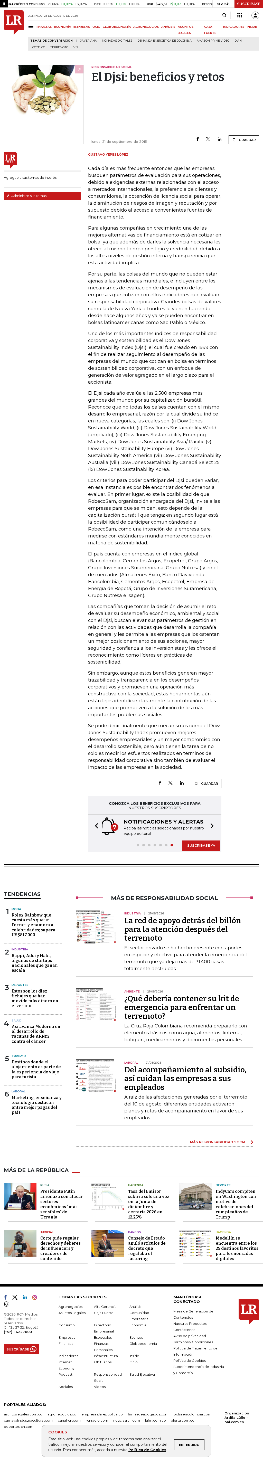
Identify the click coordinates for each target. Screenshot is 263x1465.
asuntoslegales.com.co (23, 1414)
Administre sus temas (28, 196)
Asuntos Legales (72, 1313)
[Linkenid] (27, 1298)
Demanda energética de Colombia (164, 40)
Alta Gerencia (105, 1307)
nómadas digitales (117, 40)
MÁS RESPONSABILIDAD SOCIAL (219, 1142)
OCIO (96, 27)
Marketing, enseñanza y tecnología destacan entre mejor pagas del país (37, 1105)
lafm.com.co (155, 1420)
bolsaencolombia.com (192, 1414)
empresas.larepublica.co (102, 1414)
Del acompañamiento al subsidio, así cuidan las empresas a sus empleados (185, 1078)
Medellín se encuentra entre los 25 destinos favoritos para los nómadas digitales (237, 1248)
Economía (137, 1325)
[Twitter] (208, 139)
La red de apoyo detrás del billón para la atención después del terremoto (182, 929)
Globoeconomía (143, 1343)
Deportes (20, 985)
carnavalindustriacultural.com (28, 1420)
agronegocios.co (62, 1414)
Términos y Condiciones (193, 1342)
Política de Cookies (147, 1450)
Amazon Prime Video (213, 40)
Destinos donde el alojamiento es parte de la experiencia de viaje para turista (36, 1069)
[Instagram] (36, 1298)
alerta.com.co (182, 1420)
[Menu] (32, 26)
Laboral (18, 1091)
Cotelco (38, 47)
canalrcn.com (69, 1420)
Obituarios (102, 1362)
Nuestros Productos (189, 1323)
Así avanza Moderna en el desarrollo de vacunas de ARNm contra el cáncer (36, 1034)
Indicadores (68, 1356)
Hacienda (135, 1185)
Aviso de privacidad (189, 1336)
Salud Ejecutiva (142, 1374)
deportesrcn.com (18, 1426)
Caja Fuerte (104, 1313)
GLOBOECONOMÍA (117, 27)
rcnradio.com (97, 1420)
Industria (20, 949)
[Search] (224, 15)
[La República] (14, 30)
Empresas (67, 1337)
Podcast (65, 1374)
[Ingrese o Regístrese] (255, 15)
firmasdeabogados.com (148, 1414)
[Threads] (8, 1305)
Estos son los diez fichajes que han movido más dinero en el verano (35, 998)
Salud (17, 1020)
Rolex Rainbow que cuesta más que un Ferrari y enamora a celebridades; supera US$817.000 (33, 925)
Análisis (135, 1307)
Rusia (44, 1185)
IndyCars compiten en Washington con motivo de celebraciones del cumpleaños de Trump (236, 1204)
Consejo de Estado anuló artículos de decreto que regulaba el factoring (147, 1248)
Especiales (103, 1337)
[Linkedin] (219, 139)
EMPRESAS (81, 27)
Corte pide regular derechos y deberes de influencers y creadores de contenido (60, 1248)
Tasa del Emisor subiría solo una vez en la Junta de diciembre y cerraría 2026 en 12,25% (148, 1204)
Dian (238, 40)
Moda (16, 909)
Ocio (133, 1362)
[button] (95, 827)
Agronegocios (70, 1307)
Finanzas (66, 1343)
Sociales (66, 1387)
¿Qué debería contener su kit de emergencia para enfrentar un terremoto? (181, 1007)
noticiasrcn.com (126, 1420)
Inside (134, 1356)
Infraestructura (106, 1356)
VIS (75, 47)
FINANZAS (44, 27)
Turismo (19, 1056)
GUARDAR (247, 140)
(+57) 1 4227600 (18, 1332)
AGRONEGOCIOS (146, 27)
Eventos (136, 1337)
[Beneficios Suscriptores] (239, 15)
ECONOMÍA (62, 27)
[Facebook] (197, 139)
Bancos (134, 1232)
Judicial (46, 1232)
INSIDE (252, 27)
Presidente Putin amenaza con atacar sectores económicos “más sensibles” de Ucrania (61, 1204)
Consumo (67, 1325)
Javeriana (88, 40)
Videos (100, 1387)
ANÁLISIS (168, 27)
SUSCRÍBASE (248, 4)
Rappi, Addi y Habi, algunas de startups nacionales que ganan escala (35, 963)
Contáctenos (184, 1330)
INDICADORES (234, 27)
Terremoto (59, 47)
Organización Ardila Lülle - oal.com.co (236, 1417)
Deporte (223, 1185)
